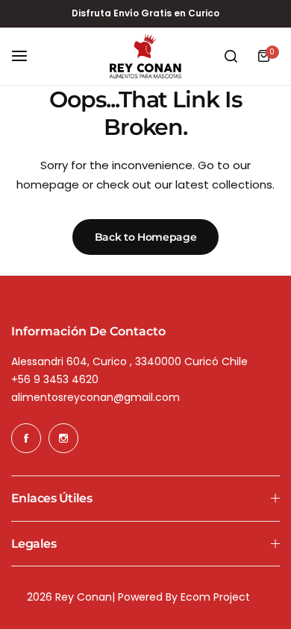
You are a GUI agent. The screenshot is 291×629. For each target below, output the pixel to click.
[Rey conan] (145, 57)
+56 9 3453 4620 (54, 379)
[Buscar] (230, 55)
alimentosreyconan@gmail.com (95, 397)
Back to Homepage (146, 237)
